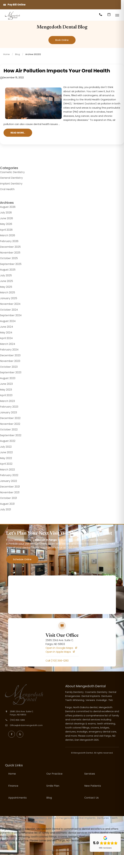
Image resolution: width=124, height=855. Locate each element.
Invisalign (102, 700)
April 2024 (6, 338)
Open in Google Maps (60, 648)
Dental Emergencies (61, 818)
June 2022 (6, 452)
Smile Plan (52, 786)
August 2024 (8, 321)
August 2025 (8, 269)
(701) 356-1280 (75, 547)
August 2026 (8, 207)
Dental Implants (91, 696)
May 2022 (6, 458)
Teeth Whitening (75, 700)
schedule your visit (17, 544)
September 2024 (11, 315)
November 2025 (10, 252)
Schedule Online (22, 559)
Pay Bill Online (17, 4)
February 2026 (9, 241)
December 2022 (10, 418)
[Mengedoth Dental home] (29, 694)
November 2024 (10, 304)
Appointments (17, 798)
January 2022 (8, 481)
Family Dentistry (74, 692)
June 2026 (6, 218)
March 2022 (7, 469)
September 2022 (10, 435)
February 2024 (9, 349)
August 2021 (7, 504)
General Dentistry (11, 178)
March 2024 (7, 344)
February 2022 (9, 475)
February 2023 (9, 407)
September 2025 (10, 264)
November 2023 (10, 361)
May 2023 (6, 389)
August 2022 (7, 441)
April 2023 (6, 395)
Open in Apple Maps (59, 652)
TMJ (111, 700)
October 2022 (9, 429)
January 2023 (8, 412)
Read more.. (17, 132)
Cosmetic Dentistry (12, 172)
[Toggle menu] (117, 15)
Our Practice (54, 774)
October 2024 (9, 310)
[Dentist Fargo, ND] (12, 19)
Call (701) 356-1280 (57, 660)
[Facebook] (11, 734)
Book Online (62, 40)
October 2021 (8, 498)
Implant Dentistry (11, 183)
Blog (17, 54)
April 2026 (6, 230)
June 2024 (6, 327)
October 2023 (9, 367)
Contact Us (91, 798)
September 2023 (10, 372)
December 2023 (10, 355)
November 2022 (10, 424)
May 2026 (6, 224)
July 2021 (5, 509)
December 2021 (10, 486)
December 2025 (10, 247)
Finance (13, 786)
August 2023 (7, 378)
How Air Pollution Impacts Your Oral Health (57, 70)
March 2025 (7, 292)
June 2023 (6, 384)
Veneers (91, 700)
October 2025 (9, 258)
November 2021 (10, 492)
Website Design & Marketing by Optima (60, 850)
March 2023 (7, 401)
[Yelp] (20, 734)
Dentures (107, 696)
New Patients (92, 786)
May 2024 (6, 332)
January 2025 (8, 298)
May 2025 (6, 287)
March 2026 (7, 235)
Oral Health (7, 189)
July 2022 (6, 447)
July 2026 (6, 212)
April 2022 (6, 464)
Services (89, 774)
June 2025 (6, 281)
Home (6, 54)
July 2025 (6, 275)
